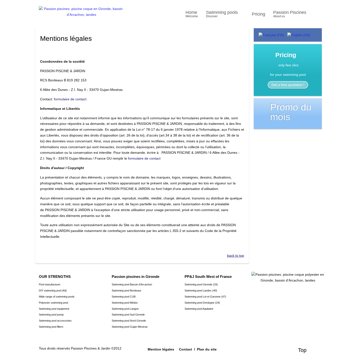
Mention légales (161, 349)
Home (192, 14)
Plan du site (207, 349)
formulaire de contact (70, 99)
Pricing (258, 14)
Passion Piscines (289, 14)
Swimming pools (222, 14)
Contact (185, 349)
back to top (235, 255)
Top (302, 350)
